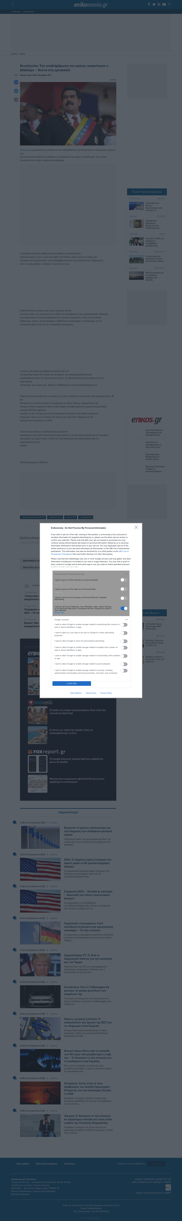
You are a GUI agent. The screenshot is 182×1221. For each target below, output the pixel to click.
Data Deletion (76, 693)
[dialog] (91, 610)
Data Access (91, 693)
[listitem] (91, 574)
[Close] (137, 528)
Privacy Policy (106, 693)
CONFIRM (72, 684)
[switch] (124, 580)
